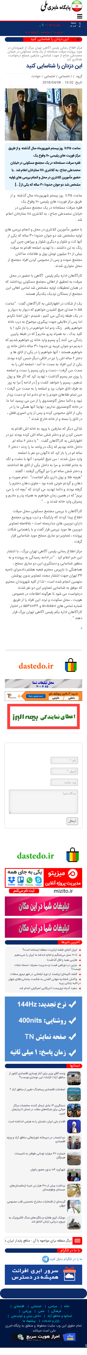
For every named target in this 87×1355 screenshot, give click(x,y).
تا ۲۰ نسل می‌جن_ (32, 25)
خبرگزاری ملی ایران (50, 6)
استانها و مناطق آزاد (59, 1316)
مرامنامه (45, 32)
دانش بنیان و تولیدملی (26, 1316)
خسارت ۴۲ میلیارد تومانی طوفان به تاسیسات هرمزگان (39, 1155)
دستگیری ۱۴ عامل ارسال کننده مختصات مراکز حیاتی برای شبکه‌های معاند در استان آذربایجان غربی (38, 1109)
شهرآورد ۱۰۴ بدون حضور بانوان (47, 1169)
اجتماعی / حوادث (43, 76)
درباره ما (58, 32)
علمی (41, 1311)
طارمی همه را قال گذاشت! (62, 960)
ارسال (72, 821)
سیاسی (52, 1306)
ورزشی (26, 1311)
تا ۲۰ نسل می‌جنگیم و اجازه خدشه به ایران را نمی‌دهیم (46, 955)
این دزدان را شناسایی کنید (54, 66)
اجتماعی (64, 76)
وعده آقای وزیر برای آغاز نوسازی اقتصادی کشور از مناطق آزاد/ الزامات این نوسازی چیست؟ (37, 1075)
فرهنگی (56, 1311)
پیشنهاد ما (29, 1321)
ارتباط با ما (31, 32)
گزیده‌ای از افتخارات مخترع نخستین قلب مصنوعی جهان (36, 1203)
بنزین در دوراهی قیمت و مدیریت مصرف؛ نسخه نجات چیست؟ (47, 967)
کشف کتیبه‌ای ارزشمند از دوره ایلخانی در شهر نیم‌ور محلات (44, 974)
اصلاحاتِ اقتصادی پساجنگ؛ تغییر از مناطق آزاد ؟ (37, 1089)
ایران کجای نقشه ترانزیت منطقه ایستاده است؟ (50, 949)
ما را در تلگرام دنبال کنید (66, 1259)
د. (81, 628)
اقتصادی (19, 1306)
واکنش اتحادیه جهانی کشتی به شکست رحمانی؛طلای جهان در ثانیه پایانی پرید (44, 981)
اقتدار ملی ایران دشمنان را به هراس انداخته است (36, 1121)
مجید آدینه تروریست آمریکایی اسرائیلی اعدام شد (48, 988)
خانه (66, 1306)
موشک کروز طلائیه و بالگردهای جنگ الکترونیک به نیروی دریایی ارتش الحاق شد (37, 1219)
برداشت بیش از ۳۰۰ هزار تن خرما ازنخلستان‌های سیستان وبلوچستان (37, 1187)
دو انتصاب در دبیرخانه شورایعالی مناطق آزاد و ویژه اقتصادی (36, 1139)
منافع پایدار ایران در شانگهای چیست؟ (32, 1241)
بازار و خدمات (50, 1321)
